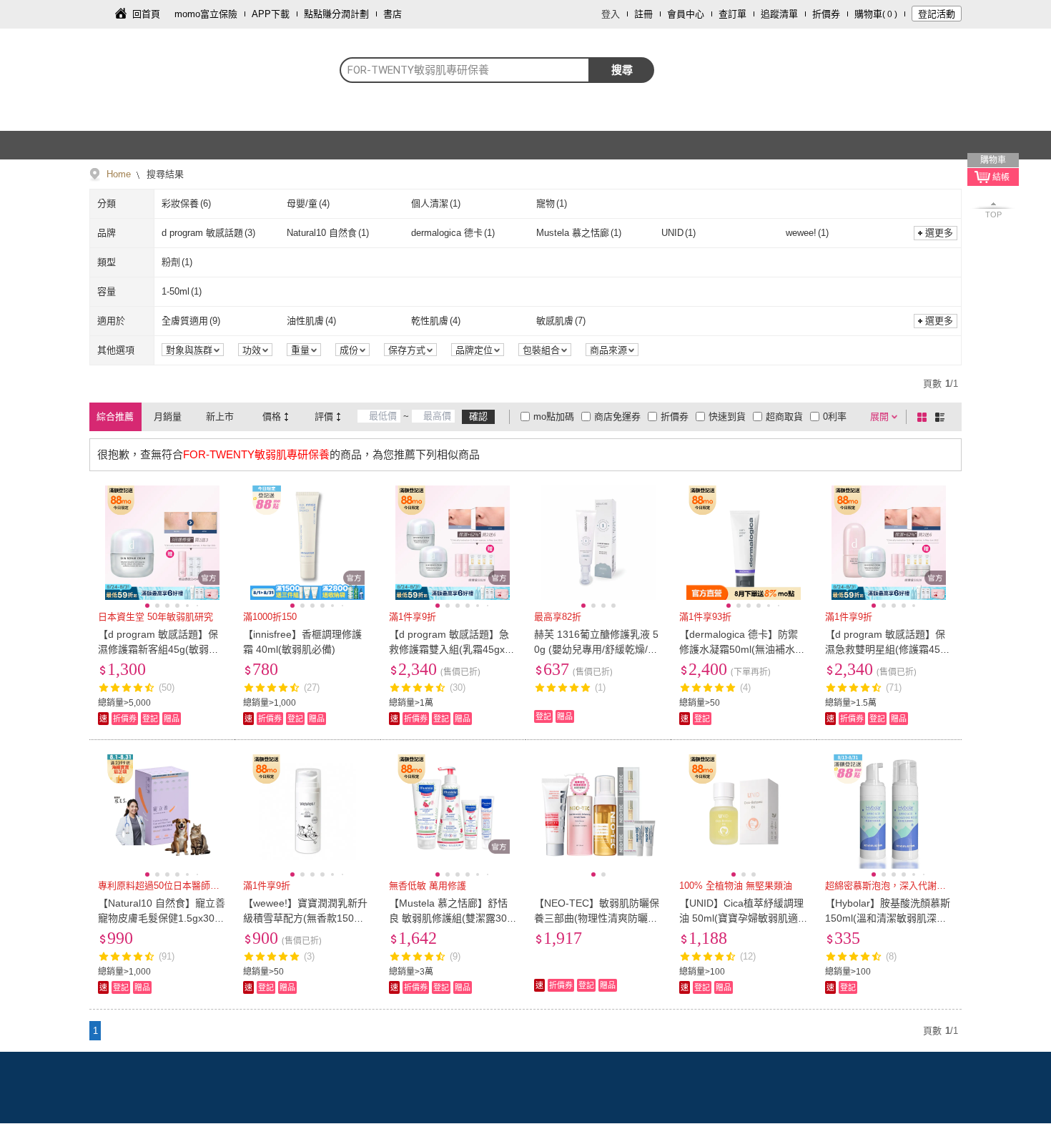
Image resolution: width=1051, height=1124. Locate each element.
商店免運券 (617, 416)
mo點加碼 (553, 416)
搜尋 (622, 70)
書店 (392, 14)
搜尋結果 (164, 174)
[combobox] (464, 70)
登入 (610, 14)
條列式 (942, 417)
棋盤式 (924, 417)
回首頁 (146, 14)
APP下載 (271, 14)
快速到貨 (727, 416)
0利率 (835, 416)
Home (119, 174)
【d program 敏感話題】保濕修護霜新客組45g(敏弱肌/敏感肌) (160, 649)
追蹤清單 (779, 14)
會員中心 (685, 14)
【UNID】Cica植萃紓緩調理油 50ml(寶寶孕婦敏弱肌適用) (741, 918)
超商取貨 (784, 416)
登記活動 (936, 14)
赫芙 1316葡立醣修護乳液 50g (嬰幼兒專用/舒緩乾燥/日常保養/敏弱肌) (596, 649)
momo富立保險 (205, 14)
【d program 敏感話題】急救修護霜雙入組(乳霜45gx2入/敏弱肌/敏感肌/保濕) (449, 649)
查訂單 (732, 14)
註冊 (643, 14)
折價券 (826, 14)
